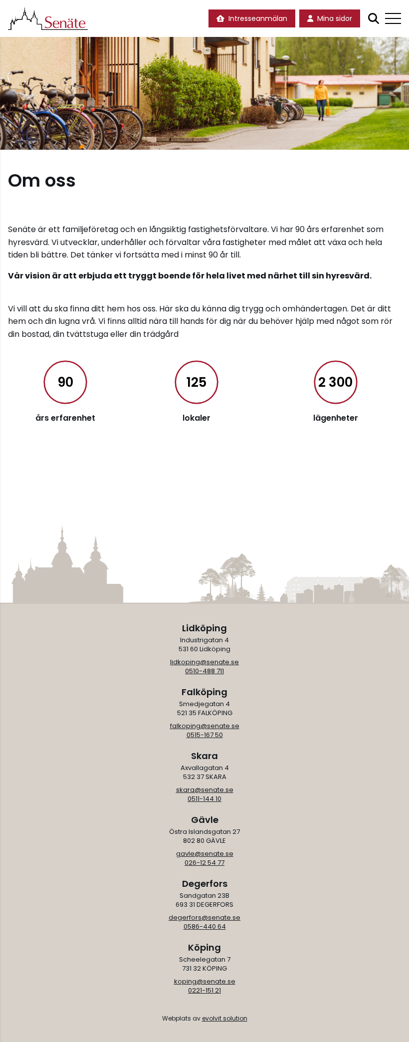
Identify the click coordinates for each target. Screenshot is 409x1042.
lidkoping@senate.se (204, 662)
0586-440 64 (205, 926)
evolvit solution (224, 1018)
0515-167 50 (205, 735)
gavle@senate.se (204, 853)
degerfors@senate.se (204, 917)
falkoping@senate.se (204, 726)
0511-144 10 (204, 798)
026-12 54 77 (204, 862)
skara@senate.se (204, 789)
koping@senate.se (204, 981)
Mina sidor (334, 18)
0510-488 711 (204, 671)
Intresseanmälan (257, 18)
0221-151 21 (204, 990)
